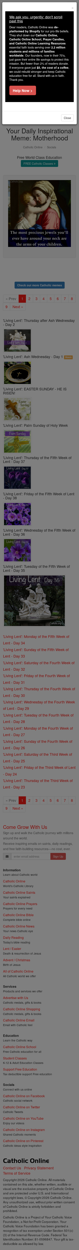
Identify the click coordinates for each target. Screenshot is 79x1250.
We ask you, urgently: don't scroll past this (35, 18)
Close (67, 118)
